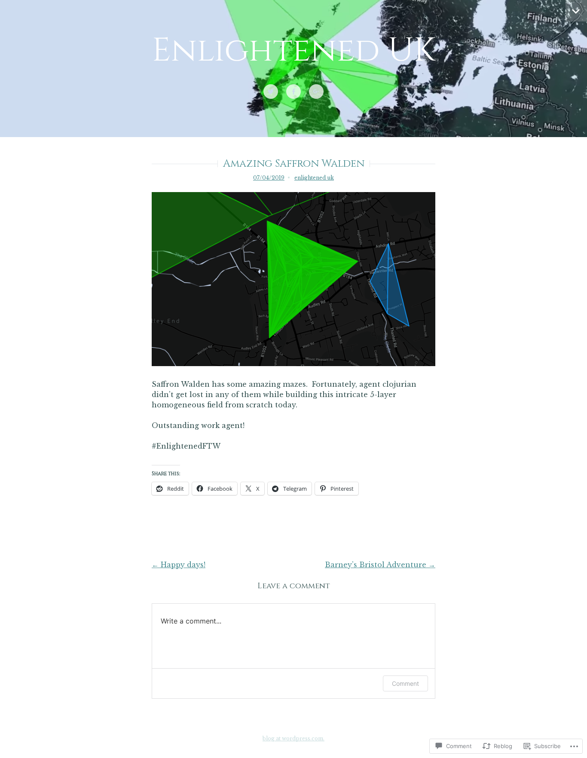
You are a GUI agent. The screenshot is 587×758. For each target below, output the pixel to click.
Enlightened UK (293, 50)
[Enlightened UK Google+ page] (316, 92)
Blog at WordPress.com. (293, 738)
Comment (405, 683)
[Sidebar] (576, 10)
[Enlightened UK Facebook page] (293, 92)
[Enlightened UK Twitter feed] (270, 92)
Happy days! (178, 564)
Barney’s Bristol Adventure (380, 564)
